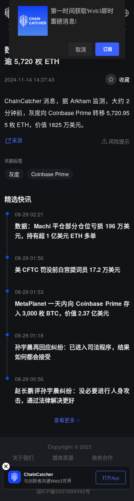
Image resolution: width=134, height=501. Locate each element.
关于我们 (23, 457)
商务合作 (102, 457)
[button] (125, 13)
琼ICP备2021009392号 (63, 491)
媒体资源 (62, 457)
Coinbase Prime (50, 174)
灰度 (14, 174)
